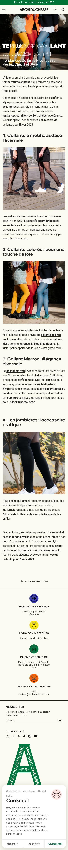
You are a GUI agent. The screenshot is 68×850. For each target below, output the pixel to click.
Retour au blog (36, 581)
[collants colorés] (34, 292)
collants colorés (51, 335)
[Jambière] (34, 463)
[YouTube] (35, 736)
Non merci (12, 843)
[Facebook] (13, 736)
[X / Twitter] (18, 736)
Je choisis (34, 843)
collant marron (15, 371)
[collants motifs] (34, 178)
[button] (4, 9)
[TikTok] (24, 736)
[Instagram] (7, 736)
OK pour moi (55, 843)
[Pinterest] (29, 736)
